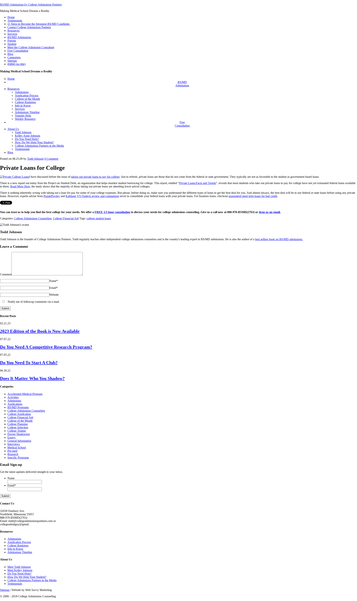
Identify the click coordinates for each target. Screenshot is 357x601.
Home (11, 17)
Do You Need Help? (19, 573)
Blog (10, 54)
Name (53, 280)
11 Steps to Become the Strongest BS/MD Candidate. (38, 23)
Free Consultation (17, 50)
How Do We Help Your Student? (26, 576)
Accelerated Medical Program (24, 394)
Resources (13, 30)
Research (12, 454)
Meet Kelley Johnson (19, 570)
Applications (14, 404)
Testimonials (14, 20)
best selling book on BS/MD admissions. (279, 239)
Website (54, 294)
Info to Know (15, 548)
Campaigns (14, 57)
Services (12, 34)
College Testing (16, 430)
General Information (19, 440)
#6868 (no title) (16, 64)
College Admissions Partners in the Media (32, 580)
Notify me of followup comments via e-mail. (33, 301)
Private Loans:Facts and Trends (197, 183)
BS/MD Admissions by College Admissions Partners (31, 4)
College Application (19, 414)
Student (11, 44)
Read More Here (20, 186)
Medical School (16, 447)
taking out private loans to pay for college (95, 176)
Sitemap (12, 60)
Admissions (14, 400)
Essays (11, 437)
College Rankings (17, 545)
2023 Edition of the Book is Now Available (40, 331)
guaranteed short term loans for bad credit (253, 196)
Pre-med (12, 450)
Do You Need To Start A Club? (29, 362)
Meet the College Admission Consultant (30, 47)
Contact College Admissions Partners (29, 27)
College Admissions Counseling (33, 218)
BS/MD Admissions (19, 37)
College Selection (17, 427)
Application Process (19, 542)
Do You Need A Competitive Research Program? (46, 347)
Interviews (13, 444)
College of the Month (20, 420)
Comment (51, 158)
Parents (11, 40)
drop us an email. (270, 212)
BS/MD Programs (18, 407)
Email (53, 287)
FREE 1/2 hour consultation (112, 212)
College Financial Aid (66, 218)
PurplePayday (52, 196)
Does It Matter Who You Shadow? (32, 378)
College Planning (17, 424)
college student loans (98, 218)
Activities (13, 397)
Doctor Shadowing (18, 434)
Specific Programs (18, 457)
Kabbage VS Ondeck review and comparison (92, 196)
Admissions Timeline (19, 552)
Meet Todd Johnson (19, 566)
